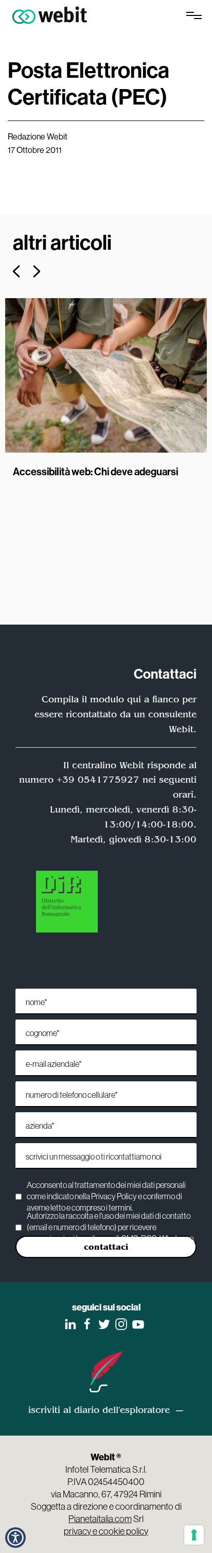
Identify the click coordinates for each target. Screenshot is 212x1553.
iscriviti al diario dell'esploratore (99, 1410)
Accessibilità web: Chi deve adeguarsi (95, 471)
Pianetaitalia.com (100, 1519)
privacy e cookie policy (106, 1531)
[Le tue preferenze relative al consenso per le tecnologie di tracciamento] (194, 1535)
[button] (16, 271)
